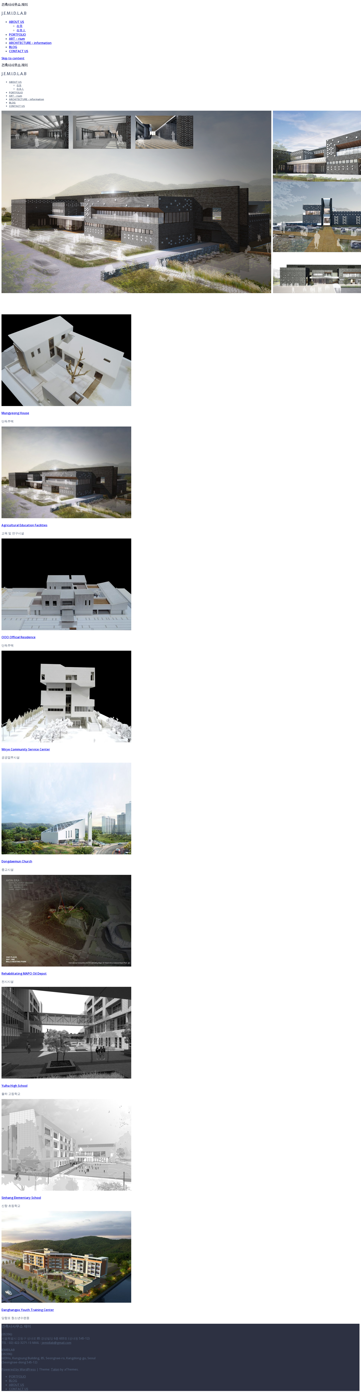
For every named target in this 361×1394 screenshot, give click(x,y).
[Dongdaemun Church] (66, 853)
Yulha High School (14, 1086)
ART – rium (17, 39)
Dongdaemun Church (17, 861)
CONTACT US (18, 51)
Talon (55, 1369)
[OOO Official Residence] (66, 629)
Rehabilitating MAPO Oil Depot (24, 973)
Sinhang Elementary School (21, 1198)
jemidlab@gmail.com (56, 1343)
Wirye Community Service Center (26, 749)
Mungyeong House (15, 413)
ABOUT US (16, 22)
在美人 (21, 30)
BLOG (13, 47)
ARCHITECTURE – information (30, 43)
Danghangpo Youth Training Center (28, 1310)
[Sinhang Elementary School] (66, 1190)
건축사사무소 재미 (15, 4)
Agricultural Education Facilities (24, 525)
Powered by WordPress (19, 1369)
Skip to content (13, 58)
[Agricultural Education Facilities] (66, 517)
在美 (20, 26)
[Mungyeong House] (66, 405)
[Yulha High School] (66, 1077)
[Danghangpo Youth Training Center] (66, 1301)
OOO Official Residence (19, 637)
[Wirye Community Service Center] (66, 741)
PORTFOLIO (17, 35)
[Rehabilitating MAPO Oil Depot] (66, 965)
